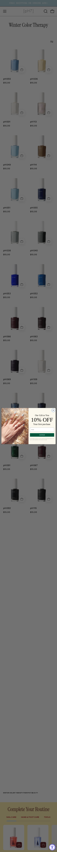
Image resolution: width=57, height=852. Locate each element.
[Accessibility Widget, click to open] (52, 847)
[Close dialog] (53, 410)
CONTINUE (42, 434)
